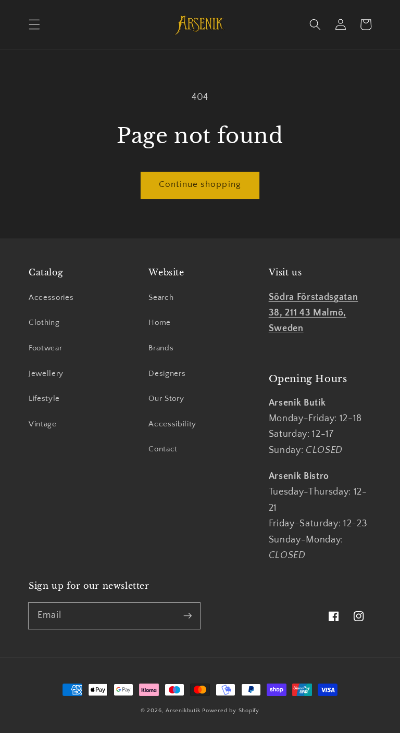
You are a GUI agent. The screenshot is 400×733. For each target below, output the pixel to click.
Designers (166, 373)
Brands (160, 348)
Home (159, 322)
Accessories (51, 297)
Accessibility (172, 424)
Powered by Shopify (230, 710)
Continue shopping (200, 184)
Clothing (44, 322)
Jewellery (46, 373)
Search (160, 297)
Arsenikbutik (183, 710)
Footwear (45, 348)
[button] (34, 24)
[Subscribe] (187, 615)
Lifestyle (44, 398)
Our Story (166, 398)
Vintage (43, 424)
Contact (163, 449)
